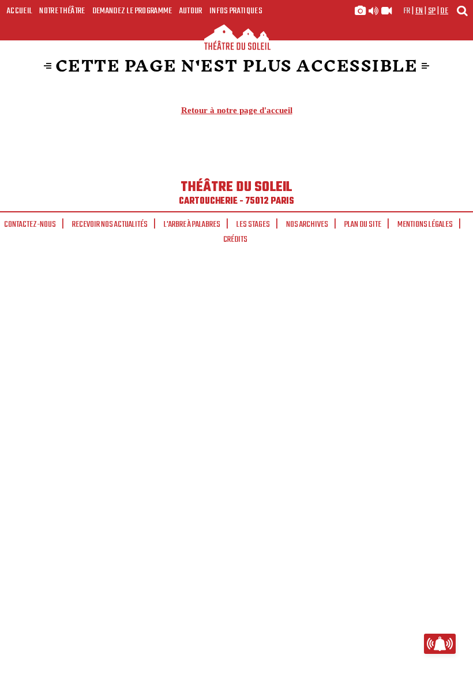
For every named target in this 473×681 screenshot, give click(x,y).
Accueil (19, 11)
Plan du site (362, 224)
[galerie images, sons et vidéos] (373, 11)
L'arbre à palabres (192, 224)
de (444, 11)
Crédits (235, 239)
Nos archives (307, 224)
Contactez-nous (30, 224)
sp (432, 11)
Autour (190, 11)
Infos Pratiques (235, 11)
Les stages (253, 224)
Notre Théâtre (62, 11)
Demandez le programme (132, 11)
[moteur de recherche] (462, 11)
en (419, 11)
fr (407, 11)
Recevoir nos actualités (110, 224)
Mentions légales (425, 224)
